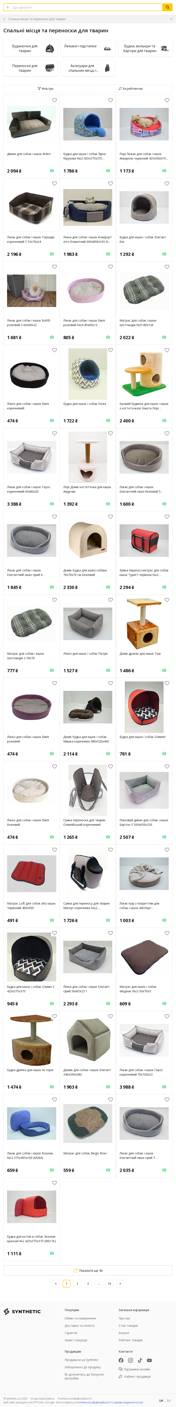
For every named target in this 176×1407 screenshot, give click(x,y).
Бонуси (124, 1333)
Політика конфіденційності (75, 1398)
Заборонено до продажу (83, 1367)
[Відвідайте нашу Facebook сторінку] (121, 1360)
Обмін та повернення (80, 1318)
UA (161, 1400)
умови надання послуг (128, 1402)
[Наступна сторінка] (120, 1284)
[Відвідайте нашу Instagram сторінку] (130, 1360)
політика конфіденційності (94, 1402)
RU (169, 1400)
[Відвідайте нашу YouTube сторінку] (149, 1360)
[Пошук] (168, 7)
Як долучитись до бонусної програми (84, 1376)
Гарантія (71, 1333)
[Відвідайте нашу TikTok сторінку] (140, 1360)
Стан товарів (128, 1326)
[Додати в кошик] (52, 170)
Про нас (124, 1318)
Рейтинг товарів (131, 1340)
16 (109, 1283)
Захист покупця (76, 1340)
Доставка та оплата (79, 1326)
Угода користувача (42, 1398)
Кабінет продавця (137, 1376)
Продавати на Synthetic (82, 1360)
